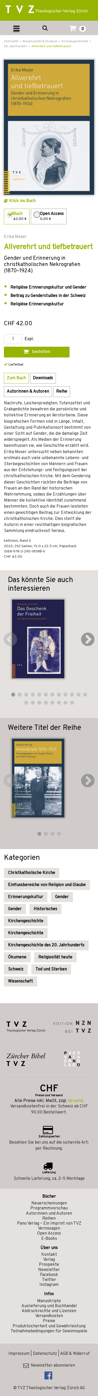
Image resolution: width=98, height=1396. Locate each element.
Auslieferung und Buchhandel (49, 1306)
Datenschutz (45, 1353)
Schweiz (16, 969)
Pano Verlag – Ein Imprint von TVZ (49, 1223)
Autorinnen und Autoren (49, 1213)
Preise (49, 1321)
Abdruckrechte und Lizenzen (49, 1311)
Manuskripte (49, 1301)
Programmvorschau (49, 1208)
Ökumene (17, 957)
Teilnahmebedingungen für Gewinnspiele (49, 1331)
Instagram (49, 1285)
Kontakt (49, 1254)
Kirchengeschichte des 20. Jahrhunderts (46, 945)
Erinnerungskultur (25, 897)
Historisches (45, 909)
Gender (62, 897)
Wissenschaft (20, 981)
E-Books (49, 1238)
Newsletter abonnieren (52, 1365)
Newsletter (49, 1270)
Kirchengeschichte (25, 921)
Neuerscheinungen (49, 1203)
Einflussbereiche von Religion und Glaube (47, 885)
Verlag (49, 1259)
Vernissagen (49, 1228)
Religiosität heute (55, 957)
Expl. (29, 339)
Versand (75, 1101)
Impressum (19, 1353)
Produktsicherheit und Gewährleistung (49, 1326)
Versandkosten (49, 1316)
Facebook (49, 1275)
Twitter (49, 1280)
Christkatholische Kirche (31, 873)
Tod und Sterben (51, 969)
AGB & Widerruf (75, 1353)
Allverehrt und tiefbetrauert (51, 46)
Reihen (49, 1218)
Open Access (49, 1233)
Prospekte (49, 1264)
